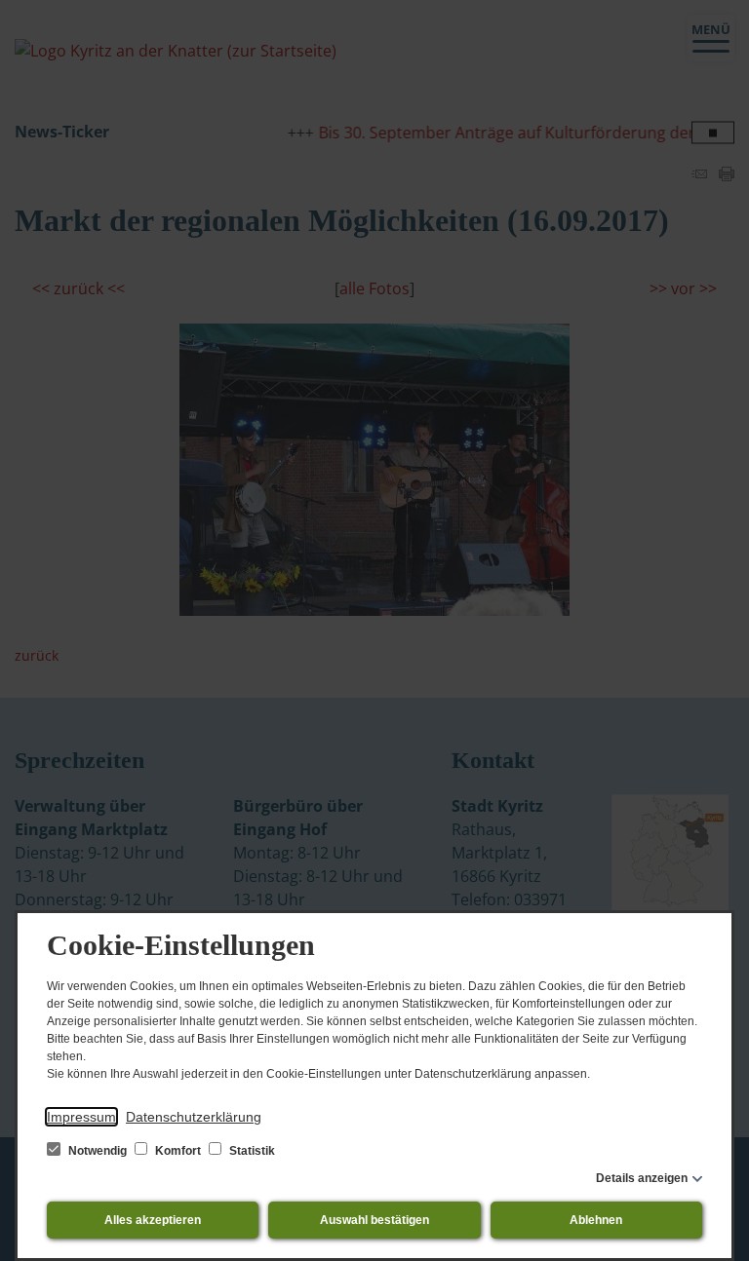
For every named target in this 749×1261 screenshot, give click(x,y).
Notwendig (97, 1151)
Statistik (250, 1151)
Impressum (81, 1117)
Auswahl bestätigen (374, 1220)
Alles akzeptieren (152, 1220)
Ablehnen (596, 1220)
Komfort (178, 1151)
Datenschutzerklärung (193, 1117)
